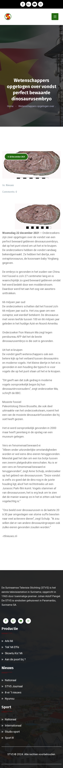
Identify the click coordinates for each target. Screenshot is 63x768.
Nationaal (10, 680)
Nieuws (10, 185)
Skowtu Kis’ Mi (13, 653)
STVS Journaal (14, 686)
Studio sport (12, 731)
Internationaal (13, 725)
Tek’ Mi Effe (12, 647)
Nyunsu (9, 698)
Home (10, 106)
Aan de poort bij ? (15, 659)
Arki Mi (9, 641)
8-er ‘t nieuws (13, 692)
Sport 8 (9, 737)
